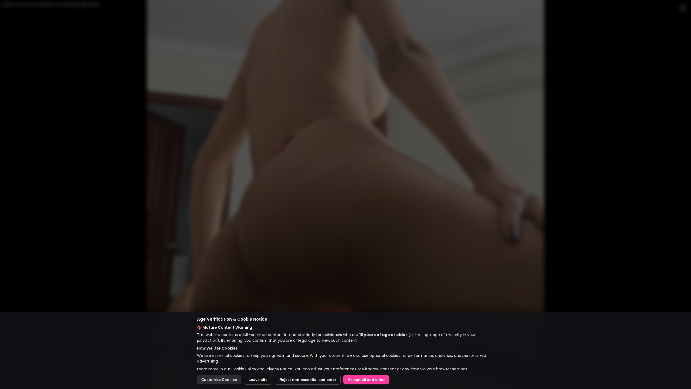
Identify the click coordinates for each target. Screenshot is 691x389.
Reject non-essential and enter (307, 380)
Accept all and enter (366, 380)
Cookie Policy (243, 369)
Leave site (258, 380)
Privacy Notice (279, 369)
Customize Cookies (219, 380)
